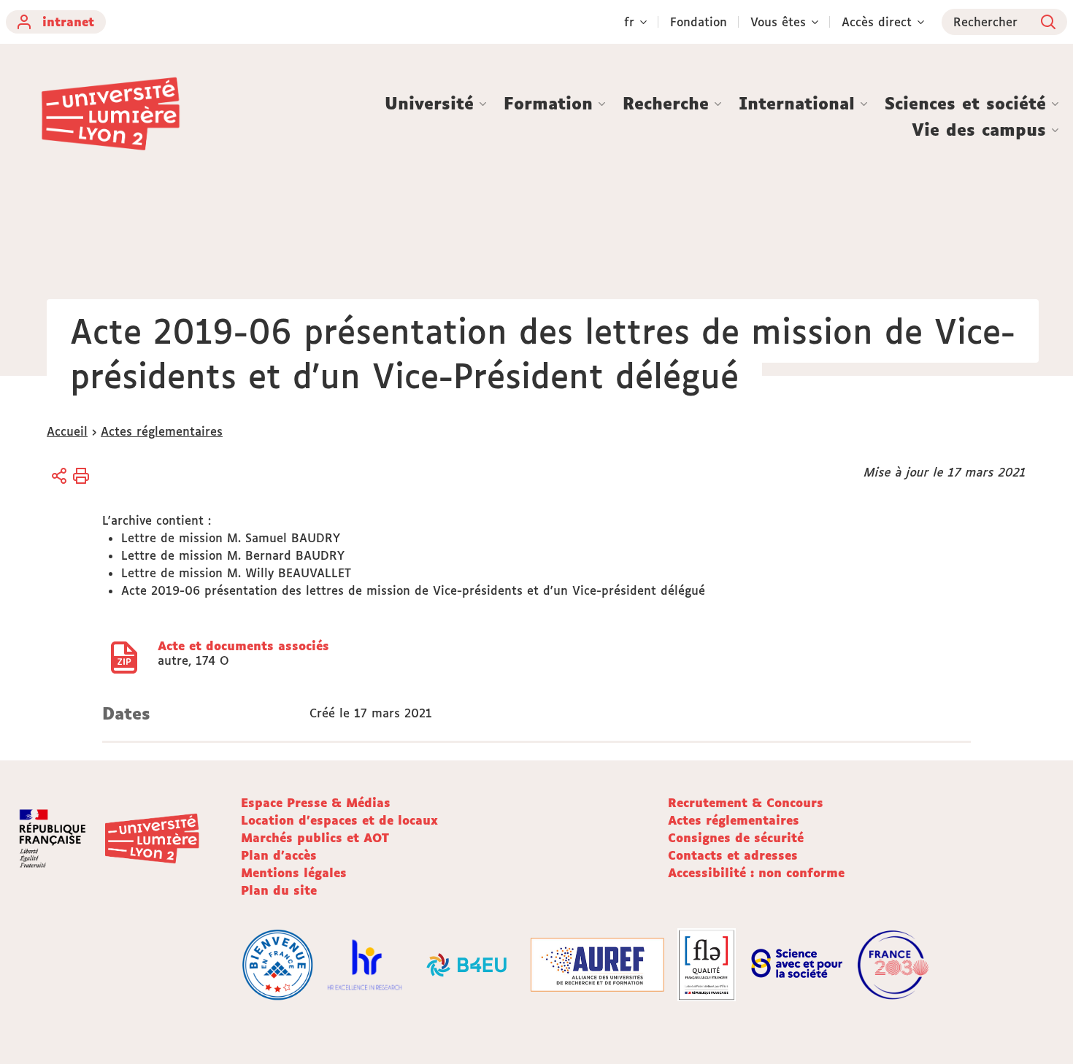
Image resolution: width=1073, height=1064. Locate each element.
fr (629, 22)
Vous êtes (778, 22)
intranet (68, 22)
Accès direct (877, 22)
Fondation (698, 22)
